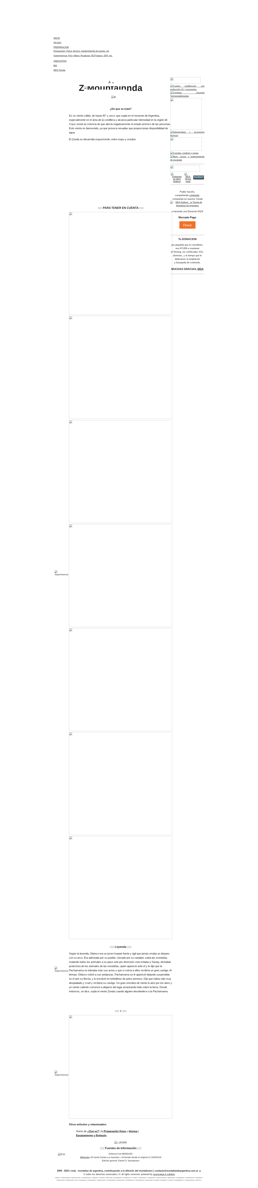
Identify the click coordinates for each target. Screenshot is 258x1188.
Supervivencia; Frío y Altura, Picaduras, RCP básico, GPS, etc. (83, 55)
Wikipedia (85, 1157)
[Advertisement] (120, 165)
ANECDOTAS (60, 61)
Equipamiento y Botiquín (91, 1135)
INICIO (57, 38)
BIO (55, 65)
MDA (200, 269)
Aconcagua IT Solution (164, 1174)
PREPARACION (61, 47)
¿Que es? (93, 1131)
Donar (187, 225)
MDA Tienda (59, 70)
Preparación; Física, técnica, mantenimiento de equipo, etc (81, 51)
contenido (194, 195)
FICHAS (57, 42)
